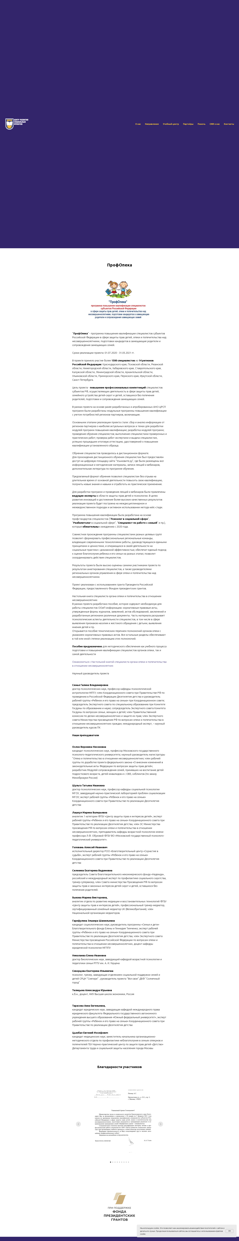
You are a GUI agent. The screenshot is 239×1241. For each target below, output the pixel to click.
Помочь (201, 124)
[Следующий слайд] (160, 1124)
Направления (152, 124)
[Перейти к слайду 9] (128, 1162)
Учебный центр (171, 124)
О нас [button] (138, 124)
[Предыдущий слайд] (78, 1124)
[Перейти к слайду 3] (115, 1162)
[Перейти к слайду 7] (123, 1162)
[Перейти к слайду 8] (126, 1162)
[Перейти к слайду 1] (110, 1162)
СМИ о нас (215, 124)
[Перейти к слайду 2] (112, 1162)
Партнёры (188, 124)
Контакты (229, 124)
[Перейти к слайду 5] (119, 1162)
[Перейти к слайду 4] (117, 1162)
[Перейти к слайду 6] (121, 1162)
